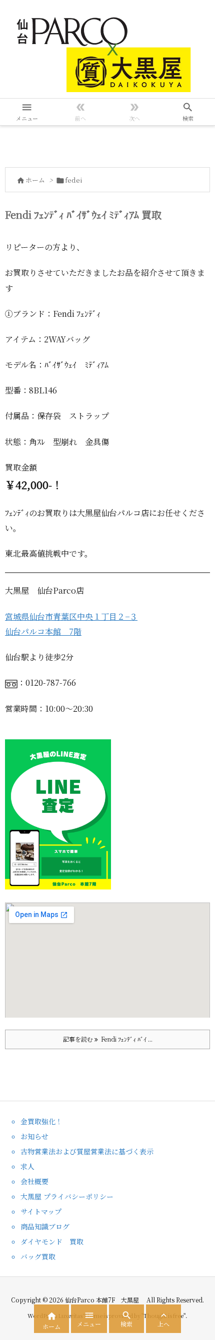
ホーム (35, 180)
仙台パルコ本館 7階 (43, 631)
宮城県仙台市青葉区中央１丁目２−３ (71, 616)
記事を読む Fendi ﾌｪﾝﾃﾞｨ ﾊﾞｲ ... (107, 1039)
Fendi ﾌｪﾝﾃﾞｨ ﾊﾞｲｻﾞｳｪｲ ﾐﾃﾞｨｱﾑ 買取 (83, 214)
